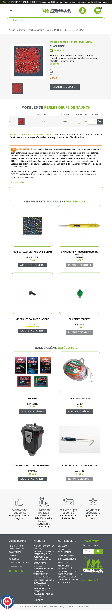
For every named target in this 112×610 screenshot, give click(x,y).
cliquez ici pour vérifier (90, 580)
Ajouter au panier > (32, 265)
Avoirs (12, 555)
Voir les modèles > (32, 411)
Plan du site (64, 562)
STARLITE (32, 398)
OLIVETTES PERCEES (79, 319)
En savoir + (55, 64)
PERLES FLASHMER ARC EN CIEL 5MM (32, 252)
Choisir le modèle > (65, 87)
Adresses (14, 559)
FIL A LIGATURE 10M (80, 398)
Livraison (63, 546)
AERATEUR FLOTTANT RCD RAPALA (32, 466)
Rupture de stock (79, 265)
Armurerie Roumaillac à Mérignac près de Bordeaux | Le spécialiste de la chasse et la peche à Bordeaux (68, 574)
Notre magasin (66, 555)
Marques (38, 600)
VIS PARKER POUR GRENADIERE (32, 319)
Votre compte (17, 541)
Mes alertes (15, 566)
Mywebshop (86, 606)
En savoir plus (17, 182)
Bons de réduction (19, 562)
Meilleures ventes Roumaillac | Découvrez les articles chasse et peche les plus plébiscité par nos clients (43, 588)
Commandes (15, 552)
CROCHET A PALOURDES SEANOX (79, 466)
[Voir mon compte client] (82, 10)
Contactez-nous (67, 559)
